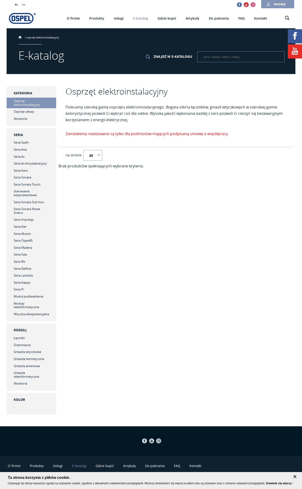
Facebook (239, 4)
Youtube (246, 4)
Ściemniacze (22, 345)
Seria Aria (20, 149)
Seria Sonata (22, 177)
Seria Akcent (22, 234)
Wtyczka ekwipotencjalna (31, 314)
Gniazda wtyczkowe (27, 352)
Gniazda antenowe (27, 366)
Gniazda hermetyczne (29, 359)
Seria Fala (20, 254)
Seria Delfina (22, 268)
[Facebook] (295, 36)
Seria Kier (20, 226)
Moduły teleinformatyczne (26, 305)
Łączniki (19, 338)
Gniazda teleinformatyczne (26, 375)
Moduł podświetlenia (28, 296)
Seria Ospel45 (23, 240)
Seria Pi (19, 289)
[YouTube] (295, 51)
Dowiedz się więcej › (279, 483)
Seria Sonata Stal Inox (29, 202)
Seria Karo (21, 170)
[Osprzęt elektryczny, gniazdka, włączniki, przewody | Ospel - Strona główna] (22, 18)
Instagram (253, 4)
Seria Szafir (21, 142)
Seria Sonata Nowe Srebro (27, 211)
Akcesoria (20, 383)
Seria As (19, 156)
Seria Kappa (22, 282)
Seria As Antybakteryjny (30, 163)
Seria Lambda (23, 275)
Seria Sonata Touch (27, 184)
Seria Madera (23, 247)
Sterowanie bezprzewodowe (25, 193)
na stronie (74, 155)
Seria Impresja (24, 219)
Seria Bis (19, 261)
